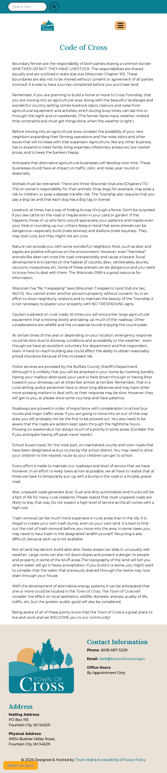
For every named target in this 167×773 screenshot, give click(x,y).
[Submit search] (54, 6)
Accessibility (108, 760)
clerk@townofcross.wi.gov (122, 659)
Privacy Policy (134, 760)
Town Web (84, 760)
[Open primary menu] (120, 25)
